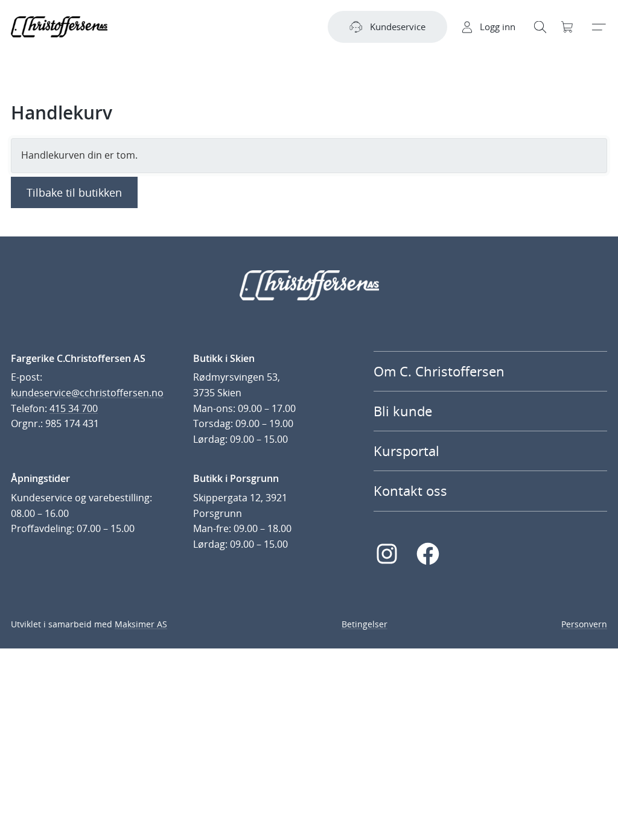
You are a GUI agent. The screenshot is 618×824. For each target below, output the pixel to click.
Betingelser (364, 624)
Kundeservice (397, 27)
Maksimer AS (141, 624)
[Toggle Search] (540, 27)
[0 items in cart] (568, 27)
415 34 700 (73, 408)
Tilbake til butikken (74, 192)
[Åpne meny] (598, 27)
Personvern (584, 624)
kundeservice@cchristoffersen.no (87, 392)
